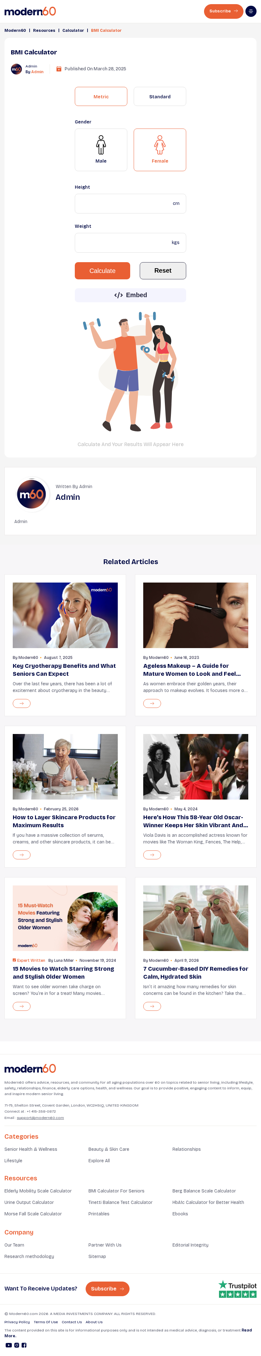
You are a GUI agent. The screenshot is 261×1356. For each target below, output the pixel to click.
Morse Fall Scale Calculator (33, 1214)
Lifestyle (13, 1161)
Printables (98, 1214)
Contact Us (72, 1322)
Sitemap (97, 1256)
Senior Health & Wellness (30, 1149)
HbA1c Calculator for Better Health (208, 1202)
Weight (83, 226)
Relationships (187, 1149)
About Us (94, 1322)
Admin (37, 72)
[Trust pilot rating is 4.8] (237, 1289)
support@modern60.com (40, 1117)
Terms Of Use (46, 1322)
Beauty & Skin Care (108, 1149)
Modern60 (15, 30)
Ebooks (180, 1214)
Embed (136, 294)
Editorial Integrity (190, 1245)
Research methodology (29, 1256)
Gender (83, 122)
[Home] (30, 1068)
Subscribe (220, 11)
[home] (30, 11)
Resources (44, 30)
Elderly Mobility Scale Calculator (38, 1191)
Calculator (73, 30)
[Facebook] (24, 1346)
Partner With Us (105, 1245)
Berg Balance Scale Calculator (204, 1191)
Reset (163, 270)
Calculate (102, 270)
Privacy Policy (17, 1322)
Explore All (99, 1161)
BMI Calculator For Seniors (116, 1191)
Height (82, 187)
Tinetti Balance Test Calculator (120, 1202)
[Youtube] (8, 1346)
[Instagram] (16, 1346)
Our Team (14, 1245)
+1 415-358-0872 (41, 1111)
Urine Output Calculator (29, 1202)
